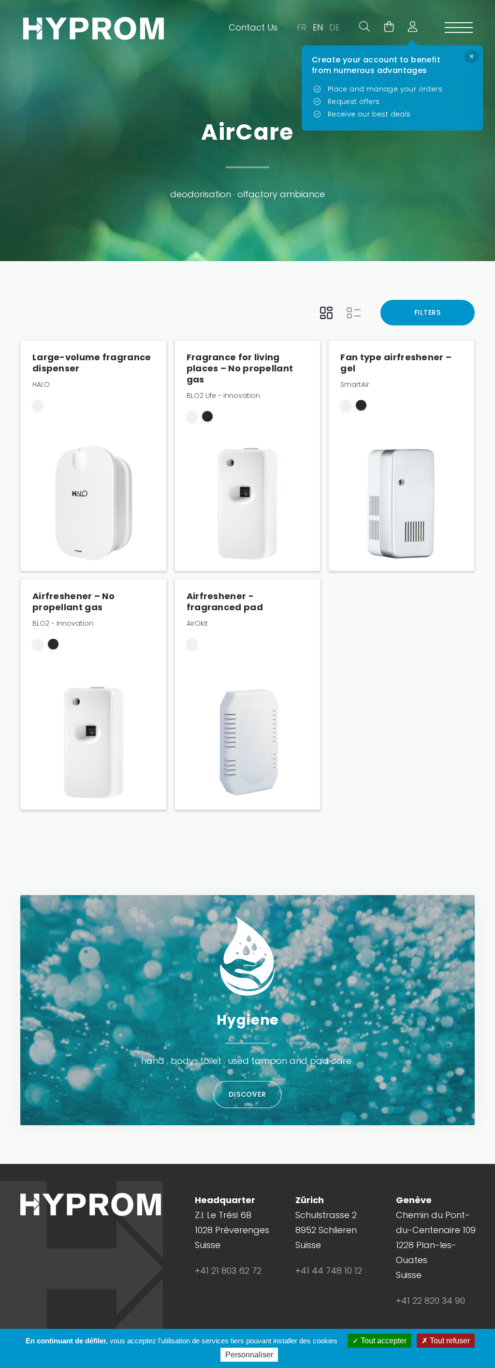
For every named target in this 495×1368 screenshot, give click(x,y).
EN (318, 27)
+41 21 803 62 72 (228, 1271)
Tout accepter (383, 1341)
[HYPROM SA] (93, 28)
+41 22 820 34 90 (430, 1300)
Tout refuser (449, 1341)
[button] (409, 27)
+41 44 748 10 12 (328, 1271)
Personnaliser (249, 1355)
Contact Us (253, 27)
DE (334, 27)
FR (301, 27)
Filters (427, 312)
